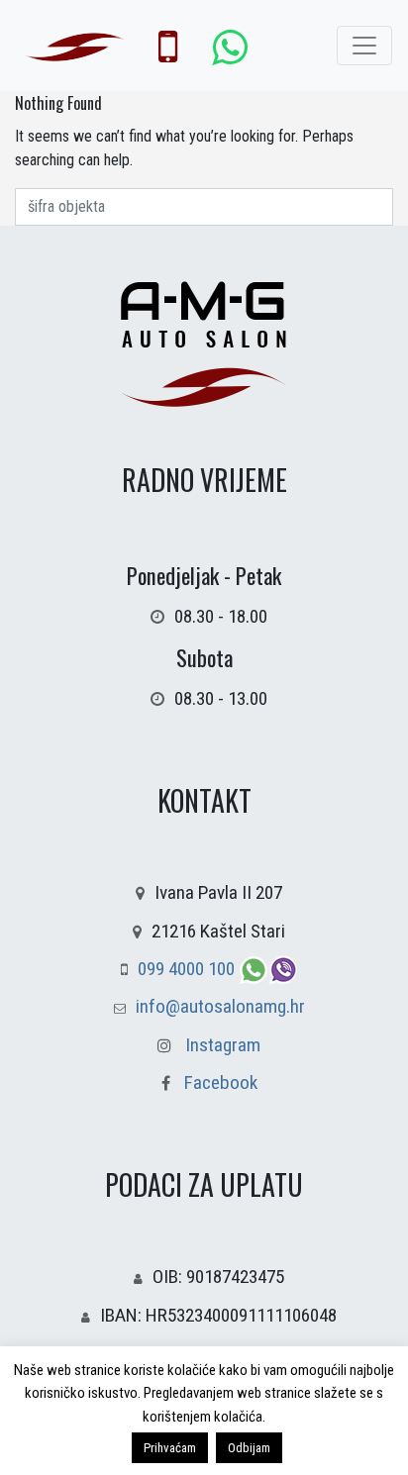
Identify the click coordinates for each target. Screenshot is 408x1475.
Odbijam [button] (249, 1447)
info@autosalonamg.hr (220, 1006)
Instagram (222, 1044)
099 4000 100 (188, 968)
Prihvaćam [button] (170, 1447)
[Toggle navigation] (364, 45)
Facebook (218, 1082)
